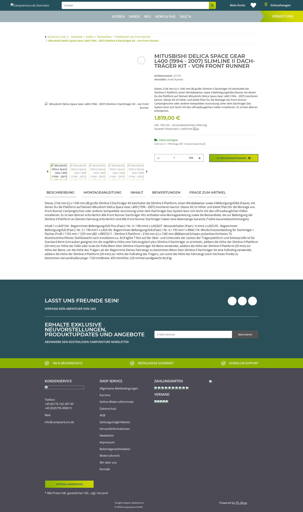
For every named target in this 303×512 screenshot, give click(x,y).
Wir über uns (108, 462)
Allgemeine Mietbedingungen (119, 388)
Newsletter (107, 435)
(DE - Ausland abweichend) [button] (192, 143)
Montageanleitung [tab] (103, 192)
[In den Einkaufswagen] (47, 52)
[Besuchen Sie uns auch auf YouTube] (242, 301)
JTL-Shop (241, 503)
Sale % (185, 16)
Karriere (105, 395)
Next (147, 171)
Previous (47, 171)
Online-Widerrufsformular (117, 402)
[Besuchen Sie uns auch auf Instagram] (252, 301)
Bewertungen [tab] (166, 192)
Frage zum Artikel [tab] (207, 192)
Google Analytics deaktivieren (129, 502)
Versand (102, 493)
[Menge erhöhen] (199, 157)
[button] (234, 5)
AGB (102, 415)
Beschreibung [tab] (60, 192)
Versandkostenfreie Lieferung (189, 125)
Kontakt (105, 469)
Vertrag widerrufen (69, 484)
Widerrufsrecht (110, 456)
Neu (147, 16)
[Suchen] (212, 5)
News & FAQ (165, 16)
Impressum (107, 442)
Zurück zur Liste (56, 36)
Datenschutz (108, 409)
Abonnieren (245, 334)
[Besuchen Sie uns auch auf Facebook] (232, 301)
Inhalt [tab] (137, 192)
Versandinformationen (115, 429)
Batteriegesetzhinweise (115, 449)
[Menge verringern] (158, 157)
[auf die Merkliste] (141, 60)
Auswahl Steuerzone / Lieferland (173, 128)
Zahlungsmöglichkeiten (115, 422)
